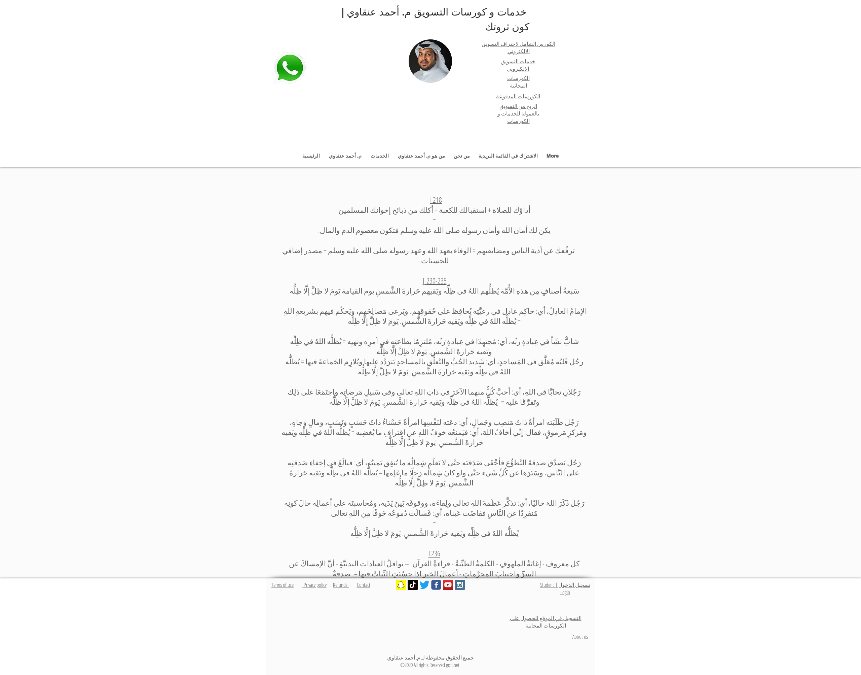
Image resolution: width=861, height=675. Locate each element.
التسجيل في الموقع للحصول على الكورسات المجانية (546, 621)
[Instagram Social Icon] (460, 585)
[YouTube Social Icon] (448, 585)
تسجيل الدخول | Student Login (565, 588)
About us (580, 636)
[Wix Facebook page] (436, 585)
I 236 (434, 553)
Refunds (341, 584)
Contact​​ (363, 584)
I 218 (436, 200)
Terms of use (282, 584)
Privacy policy (314, 584)
